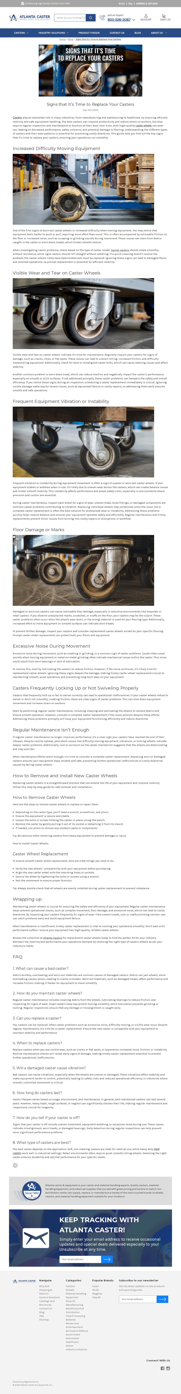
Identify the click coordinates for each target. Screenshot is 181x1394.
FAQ (130, 3)
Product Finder (89, 32)
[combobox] (74, 17)
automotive (72, 1338)
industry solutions (52, 32)
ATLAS (95, 1289)
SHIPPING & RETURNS (147, 3)
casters (19, 32)
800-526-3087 (119, 20)
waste (69, 1345)
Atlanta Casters (52, 937)
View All (96, 1297)
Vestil (95, 1286)
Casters (17, 117)
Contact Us (117, 32)
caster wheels (144, 125)
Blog (122, 3)
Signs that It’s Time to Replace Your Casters (90, 104)
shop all (70, 1301)
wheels (70, 1289)
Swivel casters (120, 250)
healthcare (72, 1342)
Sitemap (44, 1319)
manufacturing (74, 1304)
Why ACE (44, 1286)
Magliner (97, 1293)
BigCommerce (31, 1382)
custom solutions (49, 1297)
